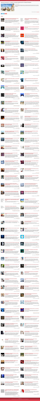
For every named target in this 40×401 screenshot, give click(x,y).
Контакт (36, 0)
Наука (2, 16)
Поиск (37, 0)
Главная (34, 0)
